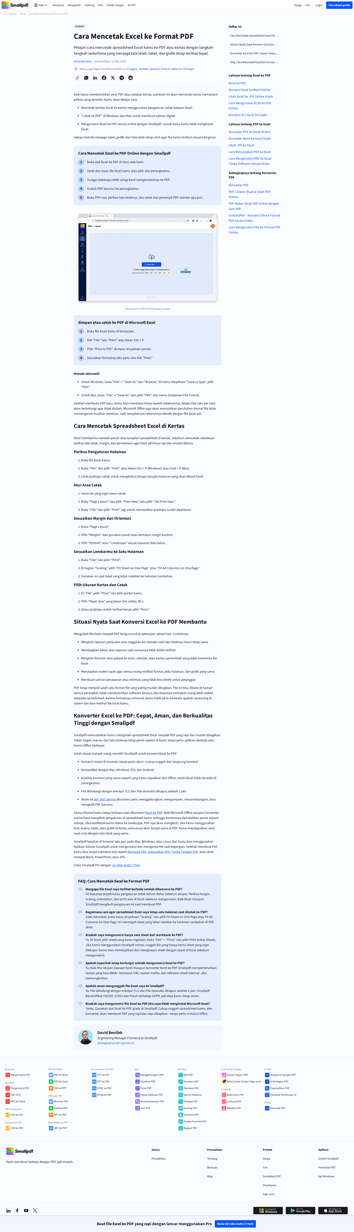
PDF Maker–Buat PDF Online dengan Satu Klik (254, 206)
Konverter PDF (239, 185)
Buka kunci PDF (235, 1095)
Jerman (143, 69)
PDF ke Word (61, 1075)
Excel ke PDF (237, 83)
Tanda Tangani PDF (237, 1075)
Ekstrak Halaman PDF (152, 1101)
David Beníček (82, 61)
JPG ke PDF (17, 1128)
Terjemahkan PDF (279, 1088)
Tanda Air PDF (191, 1115)
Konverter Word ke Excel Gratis (250, 138)
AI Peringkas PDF (279, 1081)
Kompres (58, 5)
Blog (22, 14)
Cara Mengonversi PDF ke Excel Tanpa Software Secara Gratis (250, 161)
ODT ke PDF (60, 1128)
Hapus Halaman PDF (151, 1095)
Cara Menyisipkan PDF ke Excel (250, 152)
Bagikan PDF (190, 1128)
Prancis (165, 69)
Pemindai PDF (277, 1108)
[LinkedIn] (8, 1210)
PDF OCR (15, 1095)
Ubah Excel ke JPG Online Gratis (251, 96)
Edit (100, 5)
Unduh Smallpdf (328, 1159)
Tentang (212, 1159)
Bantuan (212, 1167)
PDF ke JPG (17, 1115)
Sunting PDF (190, 1108)
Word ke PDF (61, 1101)
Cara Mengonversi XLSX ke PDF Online (250, 106)
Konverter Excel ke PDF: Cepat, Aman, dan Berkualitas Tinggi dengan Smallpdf (255, 53)
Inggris (133, 69)
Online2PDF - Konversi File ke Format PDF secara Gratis (254, 218)
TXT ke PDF (103, 1075)
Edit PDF (188, 1075)
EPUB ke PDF (104, 1095)
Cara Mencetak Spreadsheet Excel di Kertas (255, 36)
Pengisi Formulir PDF (195, 1121)
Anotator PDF (191, 1081)
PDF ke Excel (61, 1081)
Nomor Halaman (193, 1095)
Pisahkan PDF (147, 1081)
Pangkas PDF (191, 1101)
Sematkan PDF (272, 1176)
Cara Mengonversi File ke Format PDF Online (254, 230)
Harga (266, 1159)
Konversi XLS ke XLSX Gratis (248, 115)
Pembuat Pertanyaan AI (283, 1095)
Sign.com (268, 1194)
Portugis (188, 69)
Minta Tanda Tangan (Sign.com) (244, 1081)
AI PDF (132, 5)
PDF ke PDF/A (18, 1101)
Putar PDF (146, 1088)
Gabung (89, 5)
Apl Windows (326, 1176)
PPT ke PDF (60, 1115)
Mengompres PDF (20, 1075)
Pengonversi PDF (20, 1088)
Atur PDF (145, 1108)
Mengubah (74, 5)
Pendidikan (159, 1159)
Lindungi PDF (234, 1101)
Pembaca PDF (191, 1088)
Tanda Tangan (115, 5)
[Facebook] (17, 1210)
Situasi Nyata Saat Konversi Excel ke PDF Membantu (255, 44)
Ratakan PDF (234, 1108)
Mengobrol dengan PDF (283, 1075)
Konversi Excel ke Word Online (249, 90)
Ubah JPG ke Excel (241, 145)
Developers (270, 1185)
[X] (35, 1210)
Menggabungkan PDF (152, 1075)
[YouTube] (26, 1210)
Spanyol (155, 69)
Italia (174, 69)
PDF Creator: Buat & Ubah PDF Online (250, 194)
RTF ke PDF (103, 1081)
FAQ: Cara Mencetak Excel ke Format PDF (255, 62)
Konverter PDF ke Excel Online (249, 132)
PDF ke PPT (60, 1088)
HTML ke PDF (104, 1088)
